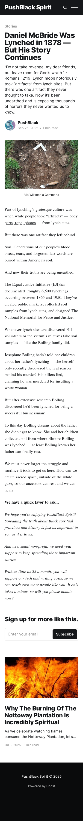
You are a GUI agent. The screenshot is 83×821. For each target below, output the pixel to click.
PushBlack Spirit (28, 7)
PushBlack (28, 122)
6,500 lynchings (55, 291)
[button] (74, 7)
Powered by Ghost (41, 786)
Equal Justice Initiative (31, 284)
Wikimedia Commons (44, 195)
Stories (11, 26)
